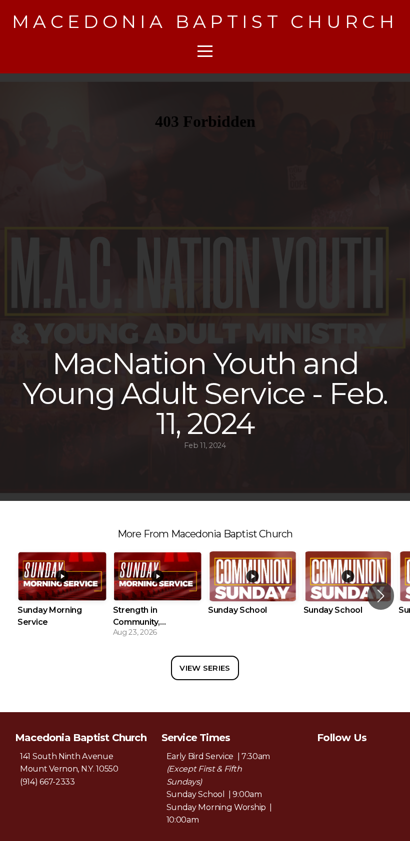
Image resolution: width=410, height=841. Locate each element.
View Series (205, 668)
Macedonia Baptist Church (205, 21)
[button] (381, 596)
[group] (62, 596)
